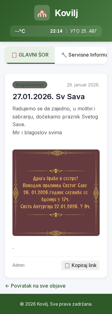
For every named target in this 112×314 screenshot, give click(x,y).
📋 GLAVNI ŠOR (30, 55)
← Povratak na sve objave (35, 286)
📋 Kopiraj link (80, 265)
